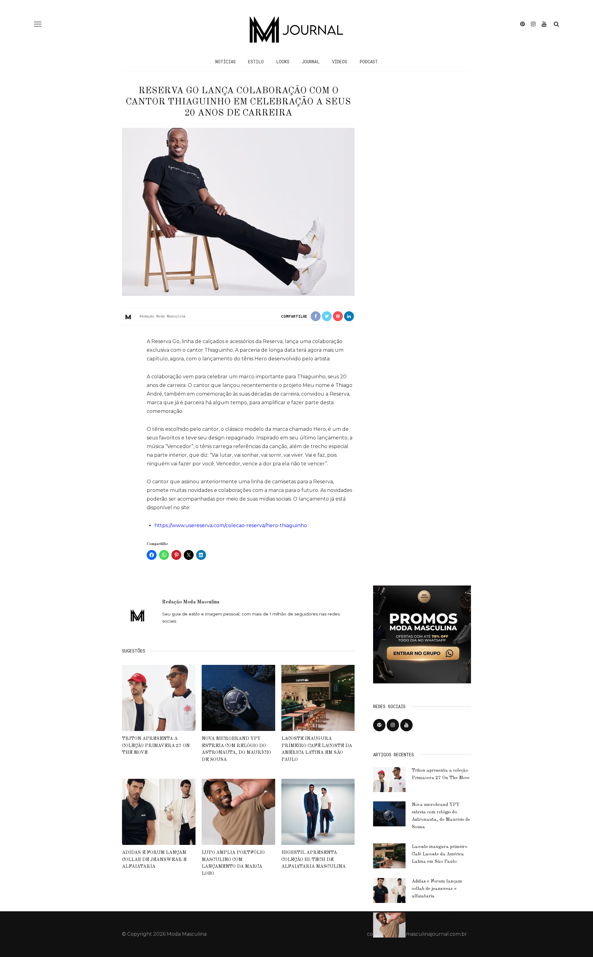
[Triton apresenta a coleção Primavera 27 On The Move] (159, 697)
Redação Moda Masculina (162, 316)
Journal (311, 62)
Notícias (225, 62)
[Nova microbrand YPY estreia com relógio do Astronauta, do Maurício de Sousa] (238, 697)
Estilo (256, 62)
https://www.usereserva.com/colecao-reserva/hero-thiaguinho (230, 525)
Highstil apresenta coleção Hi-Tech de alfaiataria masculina (313, 859)
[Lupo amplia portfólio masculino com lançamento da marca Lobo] (238, 811)
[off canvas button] (37, 24)
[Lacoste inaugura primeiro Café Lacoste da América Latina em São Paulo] (318, 697)
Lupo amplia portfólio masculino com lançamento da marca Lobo (440, 923)
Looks (282, 62)
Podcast (369, 62)
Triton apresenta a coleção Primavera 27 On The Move (156, 746)
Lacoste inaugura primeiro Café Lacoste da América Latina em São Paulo (439, 854)
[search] (556, 24)
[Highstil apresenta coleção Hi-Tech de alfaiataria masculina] (318, 811)
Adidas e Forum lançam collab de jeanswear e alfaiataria (154, 859)
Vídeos (339, 62)
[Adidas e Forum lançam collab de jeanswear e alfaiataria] (159, 811)
